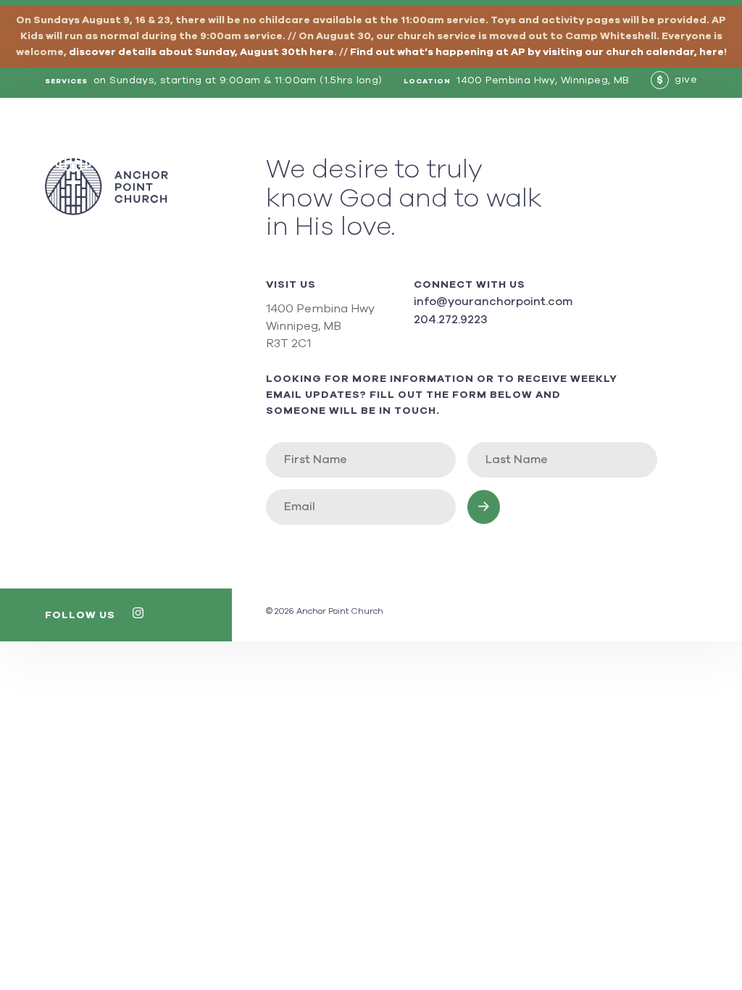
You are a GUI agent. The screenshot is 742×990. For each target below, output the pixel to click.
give (676, 80)
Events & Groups (420, 143)
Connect (629, 143)
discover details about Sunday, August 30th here (201, 52)
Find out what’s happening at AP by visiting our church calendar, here (537, 52)
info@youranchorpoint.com (493, 301)
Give (683, 143)
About (277, 143)
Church (333, 143)
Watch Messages (536, 143)
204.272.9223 (450, 319)
